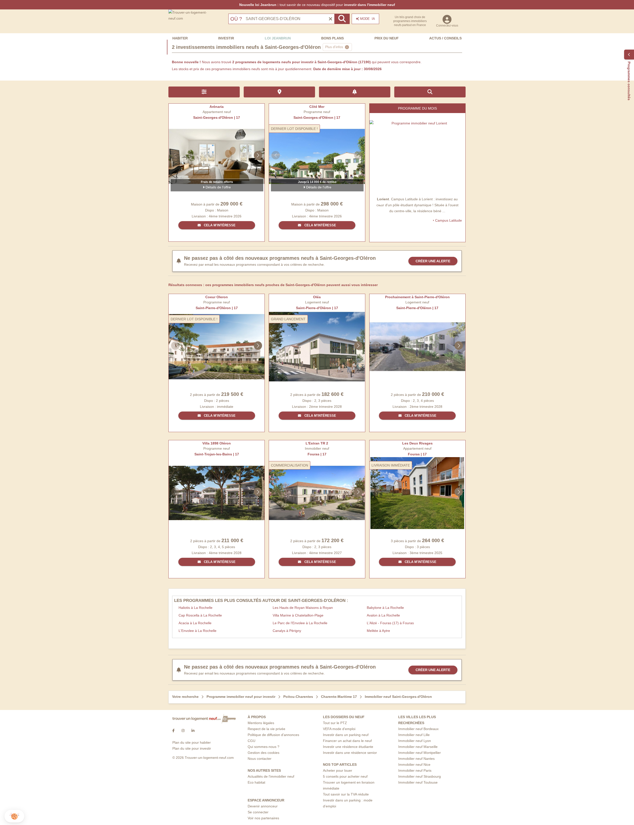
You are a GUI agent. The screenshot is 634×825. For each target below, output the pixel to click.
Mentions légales (261, 723)
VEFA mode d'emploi (339, 729)
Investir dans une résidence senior (350, 753)
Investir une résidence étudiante (348, 747)
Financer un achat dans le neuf (347, 741)
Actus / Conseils (445, 38)
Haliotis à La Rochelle (195, 608)
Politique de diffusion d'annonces (273, 735)
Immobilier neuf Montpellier (419, 753)
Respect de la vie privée (266, 729)
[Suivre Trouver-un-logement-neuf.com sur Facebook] (173, 731)
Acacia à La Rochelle (195, 623)
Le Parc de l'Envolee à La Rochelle (300, 623)
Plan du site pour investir (191, 748)
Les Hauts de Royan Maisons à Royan (303, 608)
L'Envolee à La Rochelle (197, 631)
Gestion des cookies (263, 753)
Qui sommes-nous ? (263, 747)
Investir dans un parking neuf (346, 735)
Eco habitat (256, 782)
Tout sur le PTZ (335, 723)
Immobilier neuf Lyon (414, 741)
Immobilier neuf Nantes (416, 759)
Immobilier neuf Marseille (418, 747)
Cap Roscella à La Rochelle (200, 615)
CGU (251, 741)
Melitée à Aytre (378, 631)
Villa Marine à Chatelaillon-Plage (298, 615)
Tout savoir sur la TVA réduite (346, 794)
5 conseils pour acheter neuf (345, 776)
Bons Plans (332, 38)
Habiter (180, 38)
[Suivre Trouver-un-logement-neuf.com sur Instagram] (183, 731)
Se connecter (258, 812)
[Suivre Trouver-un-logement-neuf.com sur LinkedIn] (192, 731)
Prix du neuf (386, 38)
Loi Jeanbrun (278, 38)
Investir (226, 38)
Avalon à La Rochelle (383, 615)
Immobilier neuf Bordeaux (418, 729)
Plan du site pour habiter (191, 742)
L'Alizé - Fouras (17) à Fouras (390, 623)
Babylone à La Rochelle (385, 608)
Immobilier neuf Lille (414, 735)
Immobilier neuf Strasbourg (419, 776)
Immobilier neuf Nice (414, 764)
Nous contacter (259, 759)
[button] (14, 816)
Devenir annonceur (263, 806)
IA (367, 19)
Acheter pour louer (337, 770)
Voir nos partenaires (263, 818)
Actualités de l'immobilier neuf (271, 776)
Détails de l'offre (218, 187)
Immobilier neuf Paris (414, 770)
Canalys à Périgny (287, 631)
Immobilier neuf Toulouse (418, 782)
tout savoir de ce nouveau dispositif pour (317, 5)
